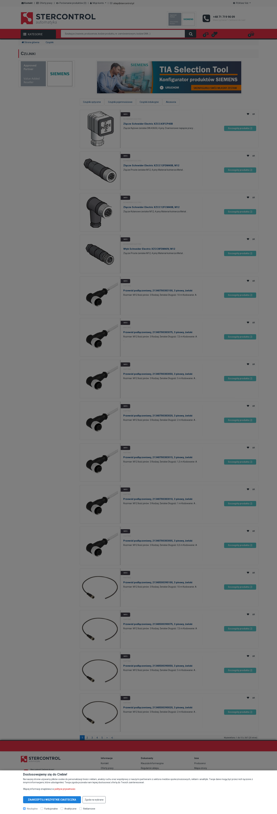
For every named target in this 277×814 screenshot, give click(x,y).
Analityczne (70, 808)
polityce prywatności (65, 789)
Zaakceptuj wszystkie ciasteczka (52, 799)
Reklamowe (89, 808)
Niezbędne (32, 808)
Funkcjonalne (51, 808)
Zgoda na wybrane (94, 799)
